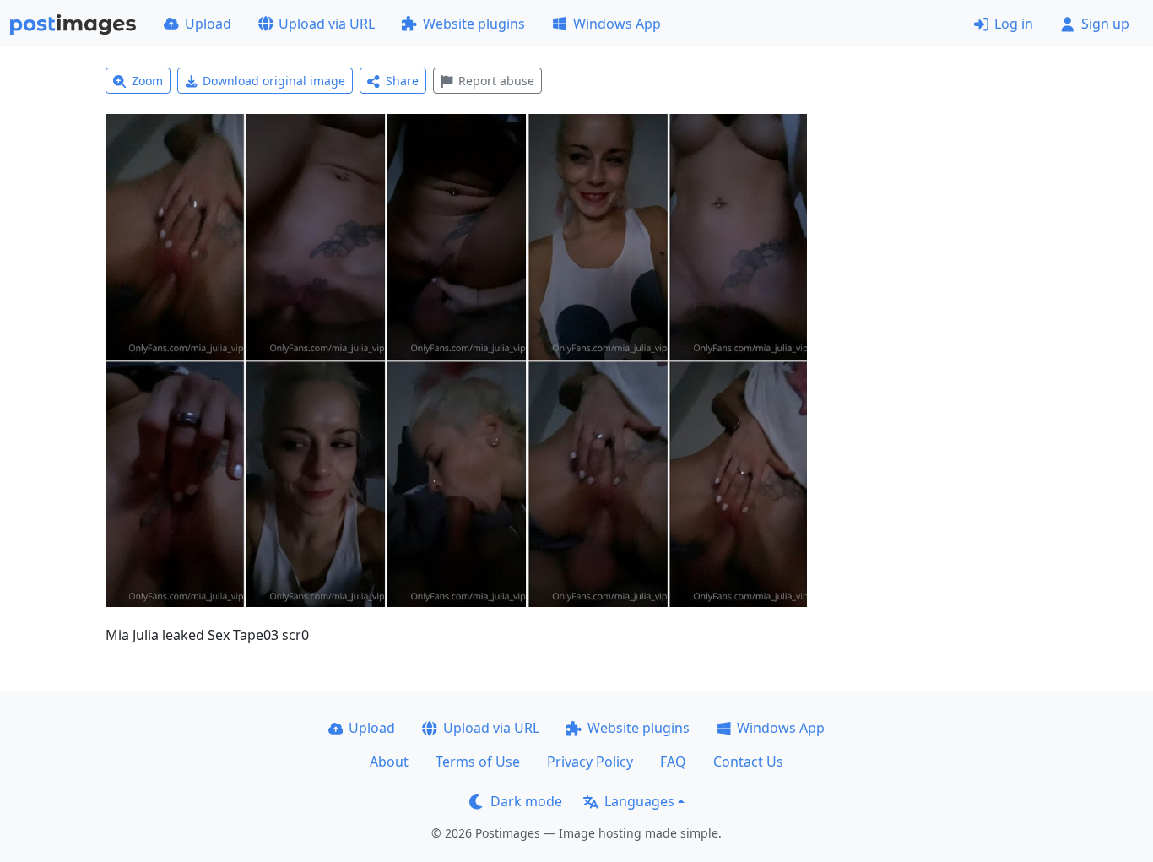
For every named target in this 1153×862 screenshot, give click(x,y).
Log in (1013, 23)
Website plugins (474, 23)
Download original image (274, 81)
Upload (208, 23)
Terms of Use (478, 761)
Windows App (617, 23)
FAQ (673, 761)
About (389, 761)
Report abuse (496, 81)
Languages (639, 801)
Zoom (147, 81)
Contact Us (748, 761)
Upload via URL (327, 23)
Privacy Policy (590, 761)
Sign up (1105, 23)
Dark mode (526, 801)
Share (402, 81)
